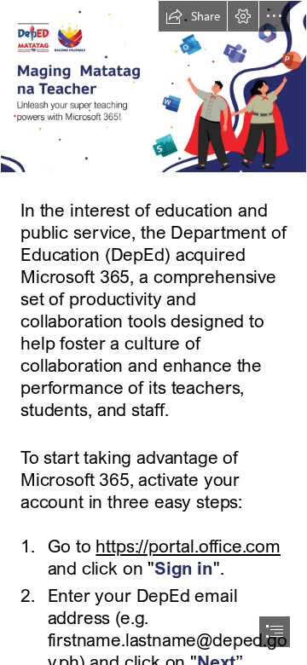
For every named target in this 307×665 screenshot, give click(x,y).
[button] (193, 16)
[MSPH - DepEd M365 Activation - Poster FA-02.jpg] (153, 86)
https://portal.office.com (188, 546)
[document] (153, 332)
